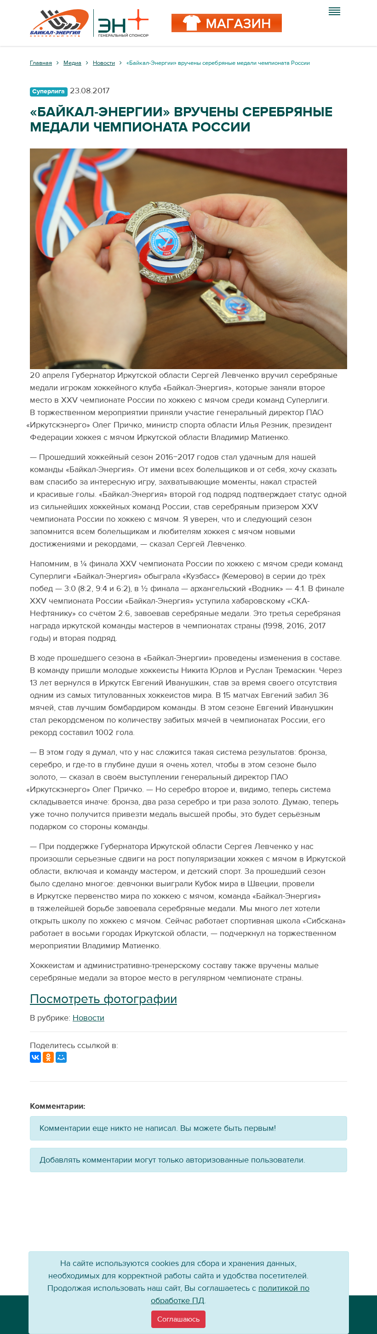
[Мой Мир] (61, 1057)
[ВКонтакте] (35, 1057)
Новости (88, 1018)
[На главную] (89, 23)
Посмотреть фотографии (103, 999)
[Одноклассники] (48, 1057)
